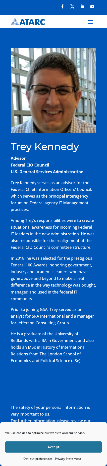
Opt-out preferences (38, 459)
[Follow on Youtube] (92, 6)
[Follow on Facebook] (62, 6)
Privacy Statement (68, 459)
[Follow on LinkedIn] (82, 6)
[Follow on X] (72, 6)
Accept (53, 446)
